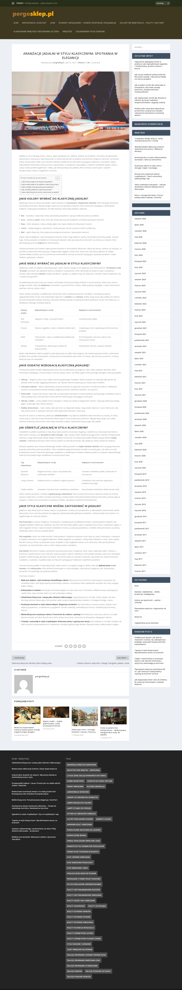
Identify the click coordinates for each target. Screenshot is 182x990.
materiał (42, 274)
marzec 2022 (140, 310)
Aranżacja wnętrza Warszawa (81, 764)
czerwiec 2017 (140, 553)
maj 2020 (138, 443)
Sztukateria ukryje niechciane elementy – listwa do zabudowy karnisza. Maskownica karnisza (34, 807)
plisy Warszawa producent (80, 862)
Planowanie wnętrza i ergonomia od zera (36, 32)
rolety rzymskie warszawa (80, 922)
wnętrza (41, 243)
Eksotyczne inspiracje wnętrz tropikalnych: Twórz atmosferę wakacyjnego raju (148, 176)
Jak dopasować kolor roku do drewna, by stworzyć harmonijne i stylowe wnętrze (151, 682)
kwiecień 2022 (140, 304)
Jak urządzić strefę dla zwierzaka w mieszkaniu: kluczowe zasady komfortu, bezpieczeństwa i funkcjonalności (150, 88)
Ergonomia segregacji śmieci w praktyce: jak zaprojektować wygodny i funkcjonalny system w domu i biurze (151, 65)
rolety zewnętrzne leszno (80, 933)
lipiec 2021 (139, 358)
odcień (37, 220)
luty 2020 (139, 462)
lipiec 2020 (139, 431)
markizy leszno (103, 819)
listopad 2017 (140, 522)
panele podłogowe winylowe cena (83, 841)
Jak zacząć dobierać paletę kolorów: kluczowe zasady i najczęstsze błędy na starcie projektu (150, 76)
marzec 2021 (140, 383)
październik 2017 (142, 528)
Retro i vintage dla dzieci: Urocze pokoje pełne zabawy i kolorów (149, 196)
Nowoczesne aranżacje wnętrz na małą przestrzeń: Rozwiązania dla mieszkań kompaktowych (34, 792)
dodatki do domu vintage (99, 781)
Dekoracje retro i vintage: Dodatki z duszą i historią (83, 730)
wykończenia (104, 565)
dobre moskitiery (75, 781)
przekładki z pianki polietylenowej (83, 879)
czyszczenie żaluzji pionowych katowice (86, 775)
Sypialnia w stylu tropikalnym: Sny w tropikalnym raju (35, 814)
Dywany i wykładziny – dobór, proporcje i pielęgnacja (87, 23)
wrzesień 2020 (141, 419)
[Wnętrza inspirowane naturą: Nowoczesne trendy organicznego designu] (27, 715)
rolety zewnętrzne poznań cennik (84, 938)
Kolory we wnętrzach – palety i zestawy (142, 23)
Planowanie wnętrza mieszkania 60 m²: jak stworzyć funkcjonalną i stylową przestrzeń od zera (150, 671)
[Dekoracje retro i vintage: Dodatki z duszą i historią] (85, 716)
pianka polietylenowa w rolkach (83, 851)
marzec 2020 (140, 455)
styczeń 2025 (140, 273)
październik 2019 (142, 480)
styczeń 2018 (140, 510)
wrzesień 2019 (141, 486)
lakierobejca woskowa (78, 792)
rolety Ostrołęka (97, 906)
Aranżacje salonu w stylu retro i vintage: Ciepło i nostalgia (148, 167)
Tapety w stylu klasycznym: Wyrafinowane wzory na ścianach (149, 651)
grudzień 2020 (141, 401)
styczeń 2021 (140, 395)
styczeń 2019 (140, 504)
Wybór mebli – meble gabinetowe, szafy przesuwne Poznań (52, 723)
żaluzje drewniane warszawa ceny (83, 960)
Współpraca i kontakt (34, 23)
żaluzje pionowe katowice (98, 971)
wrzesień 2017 (141, 535)
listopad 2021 (140, 334)
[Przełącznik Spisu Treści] (56, 178)
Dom (16, 23)
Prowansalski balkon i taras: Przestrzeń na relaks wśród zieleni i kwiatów (36, 784)
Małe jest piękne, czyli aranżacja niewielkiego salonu (44, 580)
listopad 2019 (140, 474)
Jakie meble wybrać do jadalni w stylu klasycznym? (40, 184)
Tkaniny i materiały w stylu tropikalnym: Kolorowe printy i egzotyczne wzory (55, 621)
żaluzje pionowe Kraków (79, 976)
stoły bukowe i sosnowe (79, 944)
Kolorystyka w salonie (31, 590)
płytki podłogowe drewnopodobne (84, 884)
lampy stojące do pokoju (79, 808)
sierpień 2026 (140, 218)
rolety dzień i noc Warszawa (81, 900)
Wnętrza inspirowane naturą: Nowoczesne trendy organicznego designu (27, 729)
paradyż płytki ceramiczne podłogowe (85, 846)
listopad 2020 (140, 407)
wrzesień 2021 (141, 346)
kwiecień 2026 (140, 243)
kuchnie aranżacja (96, 786)
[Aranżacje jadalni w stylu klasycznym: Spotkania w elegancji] (70, 111)
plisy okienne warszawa (78, 857)
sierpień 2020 (140, 425)
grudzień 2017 (141, 516)
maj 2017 (138, 559)
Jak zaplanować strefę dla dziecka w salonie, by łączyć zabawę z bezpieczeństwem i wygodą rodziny (150, 100)
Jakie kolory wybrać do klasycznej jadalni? (37, 182)
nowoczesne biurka (76, 835)
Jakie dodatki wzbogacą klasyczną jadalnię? (38, 187)
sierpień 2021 (140, 352)
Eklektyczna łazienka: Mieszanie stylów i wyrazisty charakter (34, 838)
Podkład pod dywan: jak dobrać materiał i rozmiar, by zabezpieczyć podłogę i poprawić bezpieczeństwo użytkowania (150, 640)
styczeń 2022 (140, 322)
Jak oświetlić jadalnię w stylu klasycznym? (37, 190)
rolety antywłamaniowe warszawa (84, 895)
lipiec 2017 (139, 547)
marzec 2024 (140, 285)
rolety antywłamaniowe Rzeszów (83, 889)
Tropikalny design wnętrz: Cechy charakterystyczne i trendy (149, 139)
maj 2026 (138, 237)
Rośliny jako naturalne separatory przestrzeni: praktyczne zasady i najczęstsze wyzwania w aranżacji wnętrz (149, 111)
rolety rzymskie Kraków (79, 911)
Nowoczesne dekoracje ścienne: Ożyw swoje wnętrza (34, 769)
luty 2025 (139, 267)
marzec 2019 (140, 498)
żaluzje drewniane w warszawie (82, 966)
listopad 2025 (140, 261)
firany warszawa (75, 786)
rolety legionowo (76, 906)
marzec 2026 (140, 249)
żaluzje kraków (74, 971)
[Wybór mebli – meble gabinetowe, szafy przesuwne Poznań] (56, 712)
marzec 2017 (140, 571)
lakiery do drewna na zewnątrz (82, 797)
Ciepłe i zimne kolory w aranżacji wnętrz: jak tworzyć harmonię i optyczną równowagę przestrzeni (149, 660)
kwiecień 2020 (140, 449)
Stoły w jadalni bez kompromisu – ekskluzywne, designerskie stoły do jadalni (113, 731)
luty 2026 (139, 255)
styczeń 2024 (140, 291)
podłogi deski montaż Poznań (81, 873)
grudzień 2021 (141, 328)
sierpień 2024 (140, 279)
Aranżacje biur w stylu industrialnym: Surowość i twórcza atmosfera (151, 158)
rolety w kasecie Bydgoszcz (80, 928)
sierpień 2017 (140, 541)
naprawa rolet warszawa (79, 824)
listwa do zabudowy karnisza (81, 813)
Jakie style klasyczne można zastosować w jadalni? (40, 192)
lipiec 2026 (139, 225)
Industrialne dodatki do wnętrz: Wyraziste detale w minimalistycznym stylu (34, 776)
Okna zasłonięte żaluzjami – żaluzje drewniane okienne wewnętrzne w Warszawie (150, 186)
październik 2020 (142, 413)
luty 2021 (139, 389)
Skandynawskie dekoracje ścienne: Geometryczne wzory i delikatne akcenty (149, 149)
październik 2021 (142, 340)
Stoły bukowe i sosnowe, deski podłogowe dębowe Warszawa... (50, 3)
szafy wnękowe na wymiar (79, 949)
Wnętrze (67, 32)
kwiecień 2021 (140, 376)
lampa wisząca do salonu (79, 803)
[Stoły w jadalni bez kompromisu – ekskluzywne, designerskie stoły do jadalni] (113, 715)
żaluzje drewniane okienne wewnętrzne (86, 955)
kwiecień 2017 (140, 565)
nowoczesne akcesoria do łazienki (84, 830)
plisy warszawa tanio (77, 868)
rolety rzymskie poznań (78, 917)
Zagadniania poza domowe (90, 32)
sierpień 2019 (140, 492)
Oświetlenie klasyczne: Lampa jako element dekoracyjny (46, 597)
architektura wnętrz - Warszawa (83, 770)
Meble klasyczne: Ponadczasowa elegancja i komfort (34, 800)
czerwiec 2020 (140, 437)
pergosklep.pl (58, 62)
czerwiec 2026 (140, 231)
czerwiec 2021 (140, 364)
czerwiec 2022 (140, 298)
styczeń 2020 (140, 468)
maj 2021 (138, 370)
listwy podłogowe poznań (80, 819)
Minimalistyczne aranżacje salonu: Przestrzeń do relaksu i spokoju (51, 614)
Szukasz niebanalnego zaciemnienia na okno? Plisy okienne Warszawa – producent (34, 829)
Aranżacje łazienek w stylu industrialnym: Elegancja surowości (49, 604)
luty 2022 (139, 316)
